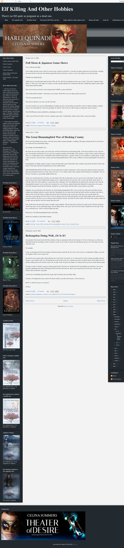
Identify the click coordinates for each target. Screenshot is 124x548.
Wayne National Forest (72, 224)
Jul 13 (117, 342)
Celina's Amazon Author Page (10, 61)
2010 (114, 309)
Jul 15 (117, 331)
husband (32, 294)
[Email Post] (47, 122)
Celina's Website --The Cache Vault (10, 78)
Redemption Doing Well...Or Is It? (46, 235)
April (116, 353)
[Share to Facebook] (56, 123)
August (116, 326)
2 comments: (41, 122)
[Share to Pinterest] (58, 123)
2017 (114, 297)
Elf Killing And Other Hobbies (37, 9)
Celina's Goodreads (8, 70)
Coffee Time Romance (8, 118)
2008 (114, 314)
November (117, 319)
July (115, 329)
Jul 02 (117, 345)
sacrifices (45, 294)
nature (63, 224)
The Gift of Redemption (68, 294)
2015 (114, 302)
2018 (114, 294)
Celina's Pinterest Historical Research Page (10, 73)
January (116, 360)
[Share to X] (54, 123)
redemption (39, 294)
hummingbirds (57, 224)
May (115, 351)
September (117, 324)
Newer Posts (30, 301)
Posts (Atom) (69, 306)
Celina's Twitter (7, 67)
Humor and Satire (94, 20)
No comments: (41, 221)
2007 (114, 364)
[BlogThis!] (53, 123)
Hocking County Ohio (36, 224)
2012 (114, 304)
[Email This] (51, 123)
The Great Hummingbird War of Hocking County (55, 137)
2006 (114, 366)
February (116, 358)
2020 (114, 290)
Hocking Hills (48, 224)
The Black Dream (31, 20)
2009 (114, 312)
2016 (114, 299)
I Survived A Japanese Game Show (40, 125)
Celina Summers (117, 379)
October (116, 321)
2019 (114, 292)
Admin (114, 376)
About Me (105, 20)
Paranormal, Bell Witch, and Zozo (49, 20)
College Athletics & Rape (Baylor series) (74, 20)
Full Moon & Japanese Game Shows (47, 63)
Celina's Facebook (7, 64)
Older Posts (101, 301)
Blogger (75, 544)
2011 (114, 307)
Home (6, 20)
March (116, 356)
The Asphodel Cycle (17, 20)
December (117, 317)
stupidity (53, 125)
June (115, 348)
